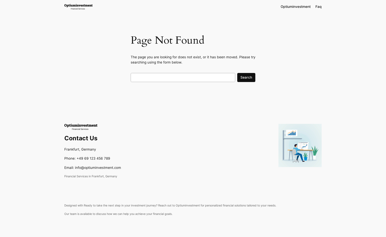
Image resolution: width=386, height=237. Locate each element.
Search (246, 77)
